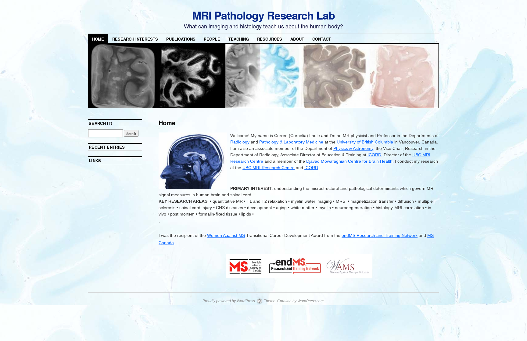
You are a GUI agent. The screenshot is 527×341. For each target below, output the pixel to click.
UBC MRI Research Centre (268, 167)
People (212, 39)
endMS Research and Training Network (380, 235)
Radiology (239, 142)
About (297, 39)
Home (98, 39)
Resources (269, 39)
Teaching (238, 39)
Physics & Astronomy (353, 148)
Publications (180, 39)
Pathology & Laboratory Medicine (291, 142)
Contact (321, 39)
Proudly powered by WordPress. (229, 301)
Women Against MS (226, 235)
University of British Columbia (365, 142)
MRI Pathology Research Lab (263, 15)
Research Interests (135, 39)
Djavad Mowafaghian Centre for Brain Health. (350, 161)
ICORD (374, 154)
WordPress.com (310, 301)
